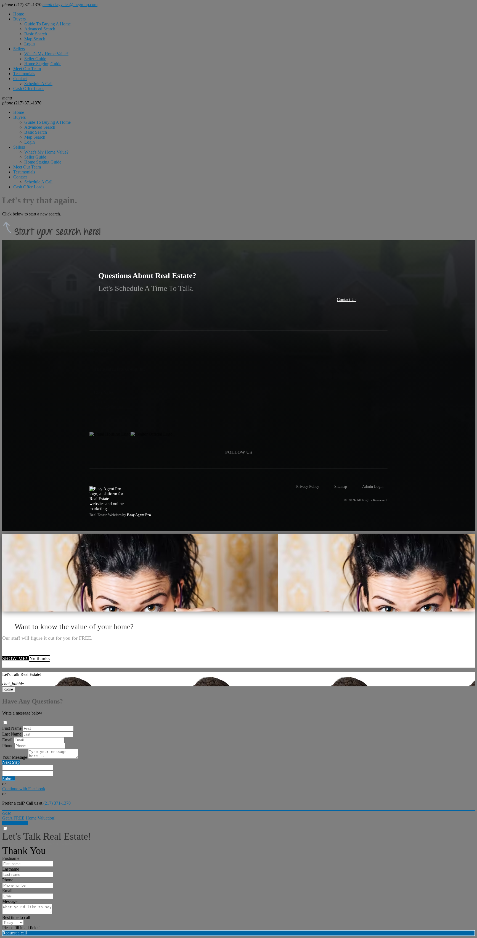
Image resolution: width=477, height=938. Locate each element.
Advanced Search (39, 29)
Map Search (34, 38)
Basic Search (35, 33)
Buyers (19, 19)
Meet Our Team (27, 68)
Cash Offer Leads (28, 88)
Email (7, 739)
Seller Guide (35, 58)
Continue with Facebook (23, 788)
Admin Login (372, 486)
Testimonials (24, 73)
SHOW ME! (15, 658)
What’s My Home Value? (46, 53)
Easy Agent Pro (139, 515)
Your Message (14, 757)
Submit (8, 778)
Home (18, 14)
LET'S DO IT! (15, 823)
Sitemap (340, 486)
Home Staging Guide (42, 63)
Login (29, 43)
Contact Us (346, 299)
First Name (12, 728)
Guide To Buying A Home (47, 24)
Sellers (19, 48)
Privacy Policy (307, 486)
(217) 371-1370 (21, 103)
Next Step (11, 762)
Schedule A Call (38, 83)
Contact (20, 78)
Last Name (11, 734)
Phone (7, 745)
